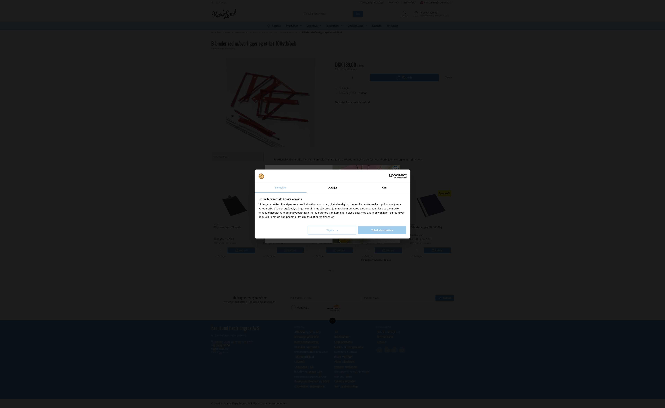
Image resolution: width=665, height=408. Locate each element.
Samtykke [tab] (281, 187)
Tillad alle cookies (382, 230)
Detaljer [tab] (332, 187)
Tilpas (330, 230)
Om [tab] (384, 187)
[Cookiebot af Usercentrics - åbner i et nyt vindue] (391, 176)
